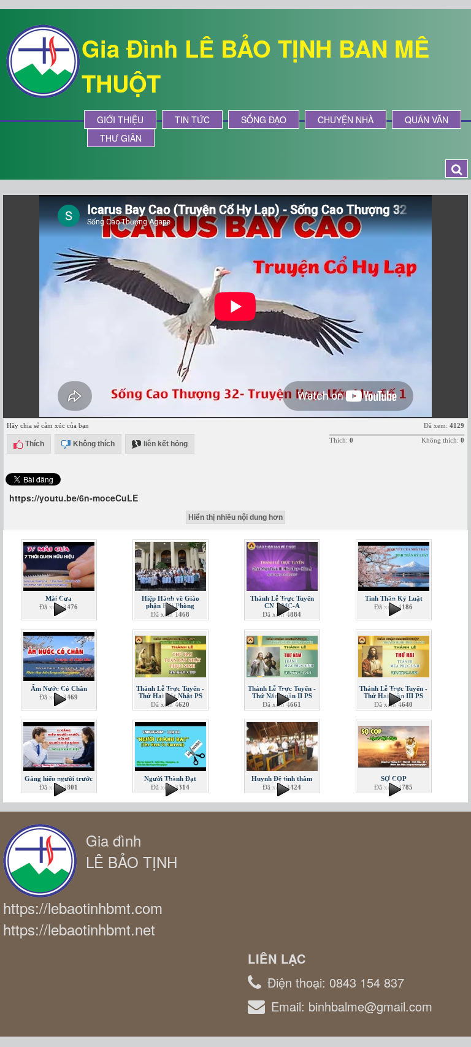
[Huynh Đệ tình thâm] (283, 745)
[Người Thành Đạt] (172, 745)
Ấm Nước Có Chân (59, 688)
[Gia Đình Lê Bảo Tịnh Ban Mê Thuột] (43, 60)
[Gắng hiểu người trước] (60, 745)
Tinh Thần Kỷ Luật (394, 598)
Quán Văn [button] (426, 119)
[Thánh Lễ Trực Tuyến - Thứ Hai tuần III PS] (395, 655)
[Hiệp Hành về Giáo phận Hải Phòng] (172, 565)
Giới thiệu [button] (120, 119)
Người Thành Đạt (170, 778)
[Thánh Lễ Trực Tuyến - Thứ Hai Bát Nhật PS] (172, 655)
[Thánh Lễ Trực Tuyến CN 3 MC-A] (283, 565)
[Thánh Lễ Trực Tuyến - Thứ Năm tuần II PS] (283, 655)
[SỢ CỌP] (395, 745)
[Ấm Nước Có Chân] (60, 655)
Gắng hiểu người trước (59, 778)
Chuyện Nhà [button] (345, 119)
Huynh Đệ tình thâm (281, 778)
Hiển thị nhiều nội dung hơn (235, 517)
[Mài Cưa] (60, 565)
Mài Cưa (58, 598)
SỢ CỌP (394, 778)
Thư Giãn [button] (121, 138)
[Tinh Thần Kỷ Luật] (395, 565)
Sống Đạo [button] (263, 119)
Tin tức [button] (192, 119)
